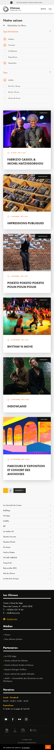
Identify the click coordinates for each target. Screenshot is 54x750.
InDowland (16, 406)
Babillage (6, 510)
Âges (5, 72)
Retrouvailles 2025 (10, 568)
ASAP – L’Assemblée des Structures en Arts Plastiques (23, 679)
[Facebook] (13, 719)
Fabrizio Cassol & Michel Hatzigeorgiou (25, 161)
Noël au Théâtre (9, 552)
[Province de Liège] (31, 730)
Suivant (19, 490)
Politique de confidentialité (27, 742)
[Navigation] (50, 9)
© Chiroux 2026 (27, 739)
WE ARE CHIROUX (10, 557)
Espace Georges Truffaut (15, 669)
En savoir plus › (26, 747)
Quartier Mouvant (9, 536)
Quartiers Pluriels (9, 542)
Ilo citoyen (6, 547)
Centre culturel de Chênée (16, 660)
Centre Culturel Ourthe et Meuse (19, 665)
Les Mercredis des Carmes (12, 505)
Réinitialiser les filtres (16, 25)
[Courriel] (6, 719)
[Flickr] (19, 719)
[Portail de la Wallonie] (6, 730)
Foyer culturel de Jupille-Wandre (19, 674)
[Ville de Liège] (14, 730)
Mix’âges (6, 515)
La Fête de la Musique (11, 578)
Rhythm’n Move (20, 347)
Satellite (6, 521)
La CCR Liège (10, 656)
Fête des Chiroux (9, 573)
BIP (4, 526)
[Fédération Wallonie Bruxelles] (23, 730)
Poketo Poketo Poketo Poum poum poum (25, 285)
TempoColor (7, 563)
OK (48, 747)
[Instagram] (26, 719)
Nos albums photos (13, 639)
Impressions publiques (25, 223)
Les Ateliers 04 (8, 531)
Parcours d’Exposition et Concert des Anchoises (26, 470)
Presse (7, 634)
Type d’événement (10, 31)
